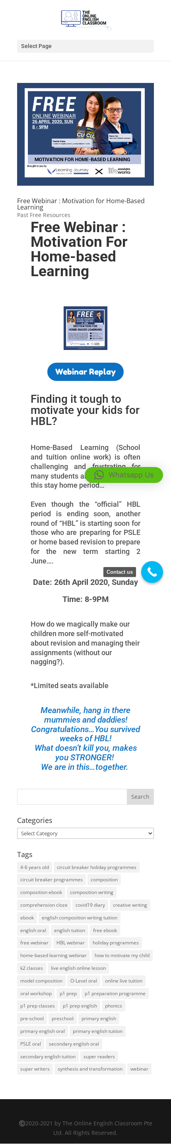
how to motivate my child (122, 955)
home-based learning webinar (53, 955)
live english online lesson (78, 968)
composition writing (91, 892)
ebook (27, 917)
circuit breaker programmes (51, 879)
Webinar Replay (85, 372)
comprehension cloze (44, 905)
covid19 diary (90, 905)
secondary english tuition (48, 1056)
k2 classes (31, 968)
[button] (124, 475)
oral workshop (36, 993)
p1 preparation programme (115, 993)
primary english (99, 1018)
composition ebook (41, 892)
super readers (99, 1056)
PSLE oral (30, 1043)
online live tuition (123, 980)
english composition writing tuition (79, 917)
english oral (33, 930)
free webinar (34, 942)
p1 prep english (80, 1005)
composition (104, 879)
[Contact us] (152, 572)
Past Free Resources (43, 215)
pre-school (32, 1018)
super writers (35, 1068)
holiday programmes (116, 942)
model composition (41, 980)
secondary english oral (74, 1043)
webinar (139, 1068)
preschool (63, 1018)
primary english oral (42, 1031)
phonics (113, 1005)
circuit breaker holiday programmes (96, 867)
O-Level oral (83, 980)
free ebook (105, 930)
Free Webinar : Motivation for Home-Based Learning (81, 203)
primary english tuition (97, 1031)
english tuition (69, 930)
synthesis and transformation (90, 1068)
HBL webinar (70, 942)
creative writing (130, 905)
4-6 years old (34, 867)
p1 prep (68, 993)
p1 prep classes (37, 1005)
